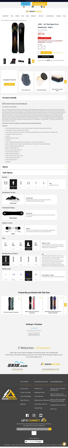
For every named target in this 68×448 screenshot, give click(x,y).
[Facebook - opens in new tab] (27, 415)
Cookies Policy (15, 444)
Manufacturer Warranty (42, 400)
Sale (64, 16)
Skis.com (25, 4)
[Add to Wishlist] (54, 53)
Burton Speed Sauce (42, 90)
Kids (22, 16)
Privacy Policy (7, 444)
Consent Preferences (34, 438)
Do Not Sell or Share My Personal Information (30, 444)
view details (49, 42)
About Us (53, 409)
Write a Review (34, 334)
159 (41, 47)
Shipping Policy (39, 392)
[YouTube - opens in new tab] (40, 415)
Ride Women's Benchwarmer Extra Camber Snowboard (53, 312)
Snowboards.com (39, 4)
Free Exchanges (25, 396)
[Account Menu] (32, 7)
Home (2, 20)
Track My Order (25, 392)
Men (12, 16)
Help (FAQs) (38, 408)
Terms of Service (46, 444)
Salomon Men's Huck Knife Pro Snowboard (32, 312)
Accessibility (61, 444)
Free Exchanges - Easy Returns (34, 0)
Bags (27, 16)
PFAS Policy (54, 444)
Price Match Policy (40, 404)
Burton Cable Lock (26, 90)
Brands (59, 16)
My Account (24, 388)
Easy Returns (24, 400)
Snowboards (11, 20)
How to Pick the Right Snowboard (57, 389)
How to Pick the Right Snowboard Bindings (57, 400)
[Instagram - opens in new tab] (34, 415)
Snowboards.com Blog (58, 405)
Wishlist (23, 404)
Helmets (41, 16)
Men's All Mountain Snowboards (20, 20)
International (38, 396)
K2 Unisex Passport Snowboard (11, 312)
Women (17, 16)
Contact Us (38, 388)
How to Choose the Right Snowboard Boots (58, 394)
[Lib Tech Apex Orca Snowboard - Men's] (4, 60)
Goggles (33, 16)
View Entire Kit (59, 52)
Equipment (5, 16)
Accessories (50, 16)
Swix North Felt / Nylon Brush (57, 90)
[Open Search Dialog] (24, 7)
